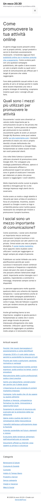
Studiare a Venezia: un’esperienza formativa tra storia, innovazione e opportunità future (17, 403)
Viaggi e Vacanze (10, 484)
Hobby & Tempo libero (12, 473)
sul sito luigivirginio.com (19, 138)
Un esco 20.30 (12, 3)
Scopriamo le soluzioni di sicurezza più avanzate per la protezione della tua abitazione (19, 412)
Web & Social (8, 487)
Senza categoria (10, 480)
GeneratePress (20, 500)
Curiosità (7, 470)
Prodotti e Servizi (10, 477)
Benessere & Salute (11, 463)
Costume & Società (11, 466)
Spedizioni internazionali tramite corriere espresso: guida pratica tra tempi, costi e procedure (20, 369)
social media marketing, (23, 246)
